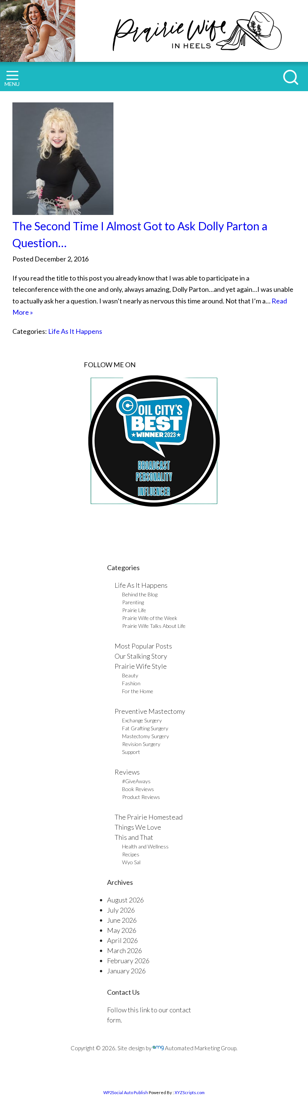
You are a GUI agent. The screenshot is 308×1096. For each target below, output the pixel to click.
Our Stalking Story (141, 656)
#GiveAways (136, 781)
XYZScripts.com (190, 1092)
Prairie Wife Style (141, 666)
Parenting (133, 602)
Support (131, 752)
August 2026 (125, 900)
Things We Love (138, 827)
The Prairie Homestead (149, 817)
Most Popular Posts (143, 646)
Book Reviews (138, 789)
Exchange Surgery (142, 720)
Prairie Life (134, 610)
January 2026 (126, 971)
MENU (12, 84)
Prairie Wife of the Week (149, 618)
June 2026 (122, 920)
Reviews (127, 772)
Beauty (130, 675)
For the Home (137, 691)
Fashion (131, 683)
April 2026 (122, 940)
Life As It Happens (75, 331)
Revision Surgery (141, 744)
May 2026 (121, 930)
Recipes (130, 854)
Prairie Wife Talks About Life (154, 626)
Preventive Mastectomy (150, 711)
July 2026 (121, 910)
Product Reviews (141, 797)
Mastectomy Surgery (145, 736)
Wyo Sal (131, 862)
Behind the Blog (139, 594)
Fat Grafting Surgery (145, 728)
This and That (134, 837)
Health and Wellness (145, 846)
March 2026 (124, 950)
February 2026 (128, 960)
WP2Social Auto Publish (125, 1092)
